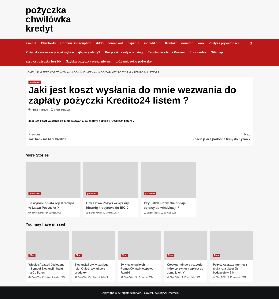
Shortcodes (197, 52)
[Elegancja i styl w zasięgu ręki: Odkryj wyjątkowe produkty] (93, 245)
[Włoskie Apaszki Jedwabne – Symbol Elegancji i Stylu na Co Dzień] (47, 245)
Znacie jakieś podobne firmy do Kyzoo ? (222, 137)
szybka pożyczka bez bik (43, 61)
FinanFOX (36, 277)
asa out (31, 43)
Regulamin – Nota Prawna (166, 52)
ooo (201, 43)
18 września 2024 (99, 277)
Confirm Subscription (75, 43)
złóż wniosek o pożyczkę (134, 61)
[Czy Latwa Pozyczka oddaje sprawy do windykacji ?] (168, 180)
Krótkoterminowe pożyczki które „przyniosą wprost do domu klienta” (185, 268)
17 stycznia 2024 (145, 277)
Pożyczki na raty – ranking (124, 52)
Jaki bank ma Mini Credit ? (47, 137)
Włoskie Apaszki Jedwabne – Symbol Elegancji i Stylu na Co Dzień (46, 268)
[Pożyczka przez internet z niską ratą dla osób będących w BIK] (231, 245)
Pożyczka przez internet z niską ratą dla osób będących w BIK (230, 268)
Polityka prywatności (224, 43)
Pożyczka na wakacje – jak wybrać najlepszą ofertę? (63, 52)
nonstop (187, 43)
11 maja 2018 (55, 213)
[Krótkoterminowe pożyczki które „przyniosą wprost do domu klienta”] (185, 245)
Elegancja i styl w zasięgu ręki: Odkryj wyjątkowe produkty (92, 268)
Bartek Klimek (38, 213)
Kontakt (171, 43)
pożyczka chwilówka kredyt (48, 19)
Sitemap (217, 52)
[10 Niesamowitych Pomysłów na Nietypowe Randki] (139, 245)
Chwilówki (48, 43)
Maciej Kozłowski (41, 109)
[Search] (251, 43)
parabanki (34, 82)
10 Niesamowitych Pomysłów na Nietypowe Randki (137, 268)
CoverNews (152, 292)
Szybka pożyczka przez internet (88, 61)
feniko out (115, 43)
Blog (32, 255)
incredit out (152, 43)
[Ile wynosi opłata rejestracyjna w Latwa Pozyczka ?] (53, 180)
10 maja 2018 (112, 213)
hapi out (133, 43)
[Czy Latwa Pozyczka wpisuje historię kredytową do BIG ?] (110, 180)
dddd (100, 43)
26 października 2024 (55, 277)
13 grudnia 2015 (62, 109)
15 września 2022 (192, 277)
